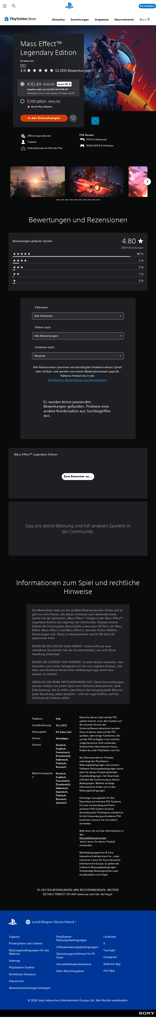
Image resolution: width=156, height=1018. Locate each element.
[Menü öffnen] (4, 6)
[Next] (147, 181)
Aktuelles (58, 19)
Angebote (101, 19)
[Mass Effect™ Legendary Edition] (37, 181)
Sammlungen (80, 19)
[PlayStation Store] (21, 18)
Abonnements (124, 19)
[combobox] (78, 316)
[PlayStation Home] (69, 6)
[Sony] (147, 1016)
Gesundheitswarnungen (92, 838)
